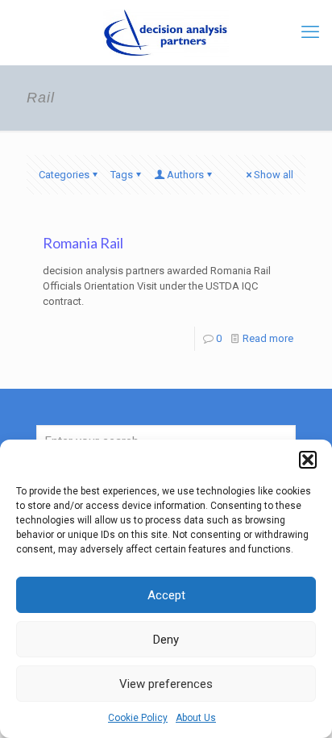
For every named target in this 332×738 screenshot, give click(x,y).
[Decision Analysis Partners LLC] (166, 32)
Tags (121, 175)
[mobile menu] (310, 32)
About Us (196, 717)
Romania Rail (83, 243)
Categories (64, 175)
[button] (308, 460)
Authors (185, 175)
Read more (268, 338)
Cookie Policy (138, 717)
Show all (273, 175)
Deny (166, 639)
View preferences (166, 684)
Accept (166, 595)
